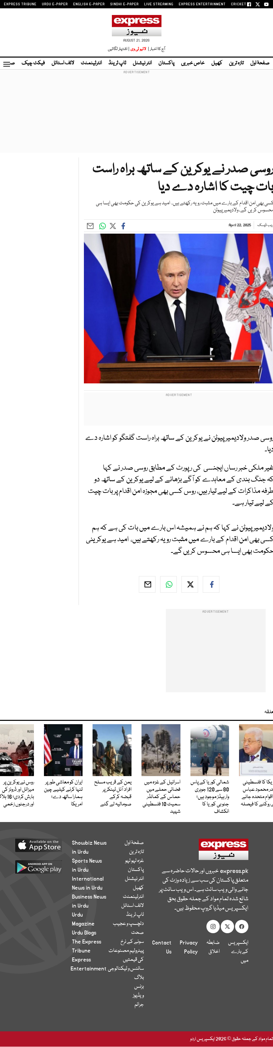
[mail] (147, 584)
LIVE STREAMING (158, 4)
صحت (137, 933)
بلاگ (139, 978)
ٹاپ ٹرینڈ (117, 63)
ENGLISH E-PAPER (89, 4)
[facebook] (211, 584)
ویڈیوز (138, 996)
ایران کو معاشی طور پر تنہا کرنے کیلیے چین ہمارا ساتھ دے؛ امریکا (63, 793)
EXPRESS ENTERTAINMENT (202, 4)
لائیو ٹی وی (138, 49)
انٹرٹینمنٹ (91, 63)
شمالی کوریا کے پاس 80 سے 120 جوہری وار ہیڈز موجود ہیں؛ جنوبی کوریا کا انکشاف (209, 797)
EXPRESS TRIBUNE (20, 4)
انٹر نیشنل (142, 63)
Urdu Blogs (84, 933)
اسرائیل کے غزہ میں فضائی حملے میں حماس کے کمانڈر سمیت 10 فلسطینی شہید (161, 797)
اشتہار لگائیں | (119, 49)
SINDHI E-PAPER (124, 4)
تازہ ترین (236, 63)
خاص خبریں (193, 63)
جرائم (139, 1005)
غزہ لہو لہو (134, 861)
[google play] (43, 866)
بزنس (139, 987)
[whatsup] (168, 584)
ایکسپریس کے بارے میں (238, 952)
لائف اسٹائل (63, 63)
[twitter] (189, 584)
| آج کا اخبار (156, 49)
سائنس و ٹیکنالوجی (126, 969)
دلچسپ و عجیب (128, 924)
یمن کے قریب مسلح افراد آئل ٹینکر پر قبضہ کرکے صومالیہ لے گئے (113, 793)
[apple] (43, 845)
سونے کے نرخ (132, 942)
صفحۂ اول (260, 63)
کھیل (216, 63)
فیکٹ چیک (33, 63)
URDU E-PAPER (55, 4)
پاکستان (166, 63)
